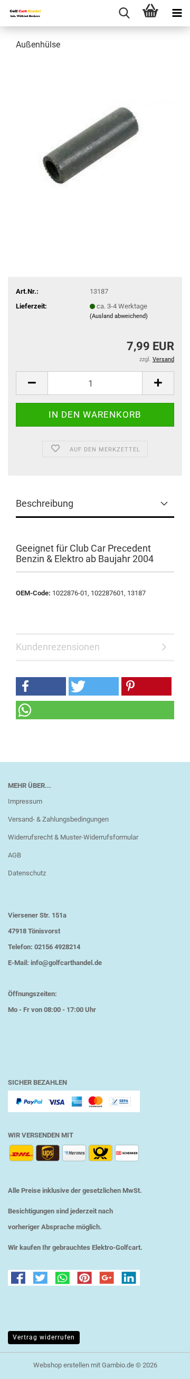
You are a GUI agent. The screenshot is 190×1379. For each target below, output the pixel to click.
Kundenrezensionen (58, 646)
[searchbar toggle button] (124, 13)
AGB (14, 855)
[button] (32, 383)
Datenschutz (27, 873)
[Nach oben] (161, 1363)
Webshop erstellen (61, 1365)
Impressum (25, 801)
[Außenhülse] (95, 139)
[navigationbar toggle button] (177, 13)
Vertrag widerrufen (44, 1337)
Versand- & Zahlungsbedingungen (58, 819)
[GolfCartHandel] (21, 13)
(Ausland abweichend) (119, 316)
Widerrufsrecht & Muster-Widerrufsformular (73, 837)
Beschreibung (44, 503)
